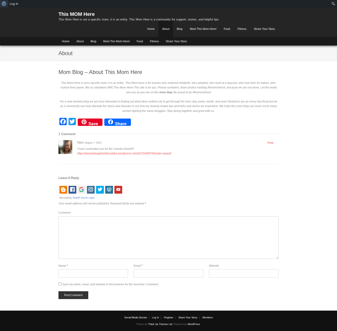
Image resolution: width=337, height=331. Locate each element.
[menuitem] (4, 3)
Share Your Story (264, 29)
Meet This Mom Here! (203, 29)
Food (227, 29)
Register (168, 317)
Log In (155, 317)
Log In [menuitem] (14, 4)
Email (138, 265)
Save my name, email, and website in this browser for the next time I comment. (110, 284)
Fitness (242, 29)
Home (151, 29)
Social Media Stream (135, 317)
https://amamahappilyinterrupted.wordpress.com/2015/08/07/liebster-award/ (124, 153)
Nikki (80, 142)
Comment (64, 212)
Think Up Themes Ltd (160, 324)
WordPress (194, 324)
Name (63, 265)
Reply (270, 142)
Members (207, 317)
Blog (179, 29)
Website (214, 265)
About (165, 29)
